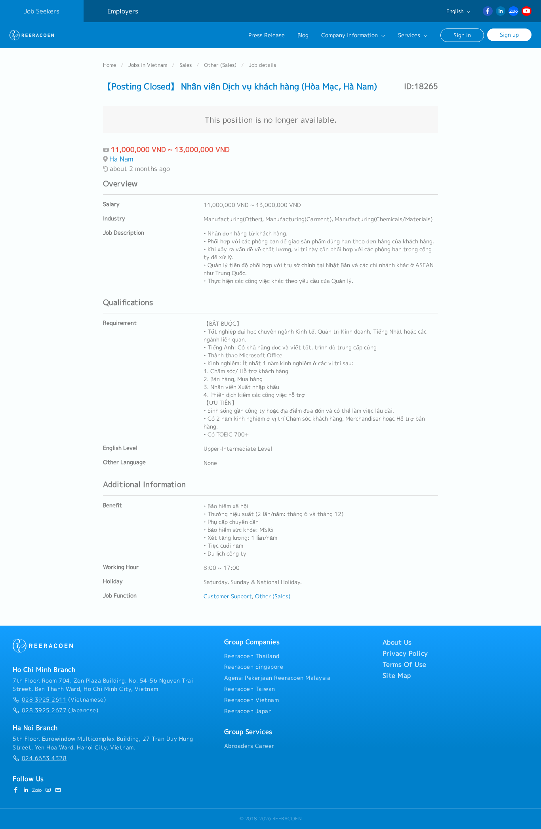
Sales (185, 64)
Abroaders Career (249, 746)
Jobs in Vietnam (147, 64)
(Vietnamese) (64, 700)
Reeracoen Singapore (254, 667)
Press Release (266, 35)
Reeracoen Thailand (252, 656)
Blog (303, 35)
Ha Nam (121, 158)
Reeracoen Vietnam (251, 700)
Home (109, 64)
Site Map (397, 675)
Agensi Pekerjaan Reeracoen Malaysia (277, 678)
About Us (397, 642)
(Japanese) (60, 710)
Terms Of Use (405, 664)
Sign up (509, 34)
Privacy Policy (405, 653)
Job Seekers (41, 11)
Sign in (462, 35)
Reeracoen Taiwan (249, 689)
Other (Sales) (220, 64)
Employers (122, 11)
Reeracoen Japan (248, 711)
